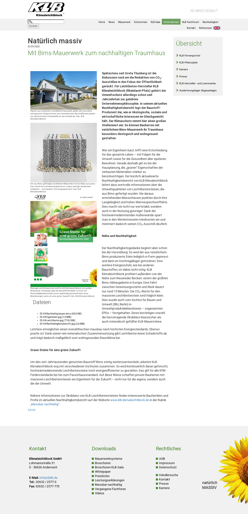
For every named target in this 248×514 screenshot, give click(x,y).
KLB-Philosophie (188, 62)
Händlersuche (168, 475)
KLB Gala (155, 22)
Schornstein (140, 22)
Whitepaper (103, 471)
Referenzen (205, 28)
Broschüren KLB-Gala (109, 467)
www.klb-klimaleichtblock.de (129, 400)
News (112, 22)
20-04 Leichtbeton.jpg (57, 320)
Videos (99, 493)
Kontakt (191, 28)
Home (102, 22)
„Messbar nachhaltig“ (45, 404)
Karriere (183, 69)
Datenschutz (168, 467)
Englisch (217, 28)
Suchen (33, 26)
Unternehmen (171, 22)
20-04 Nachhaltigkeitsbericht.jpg (62, 323)
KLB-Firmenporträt (189, 55)
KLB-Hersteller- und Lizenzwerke (197, 83)
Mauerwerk (124, 22)
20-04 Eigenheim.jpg (55, 317)
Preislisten (102, 476)
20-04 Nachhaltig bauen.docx (61, 313)
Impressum (167, 463)
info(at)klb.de (48, 477)
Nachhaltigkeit (210, 22)
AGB (162, 458)
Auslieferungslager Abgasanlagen (198, 90)
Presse (183, 76)
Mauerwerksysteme (108, 458)
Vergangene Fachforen (110, 489)
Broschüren (103, 463)
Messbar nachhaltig (108, 484)
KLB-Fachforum (190, 22)
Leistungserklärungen (110, 480)
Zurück (31, 410)
